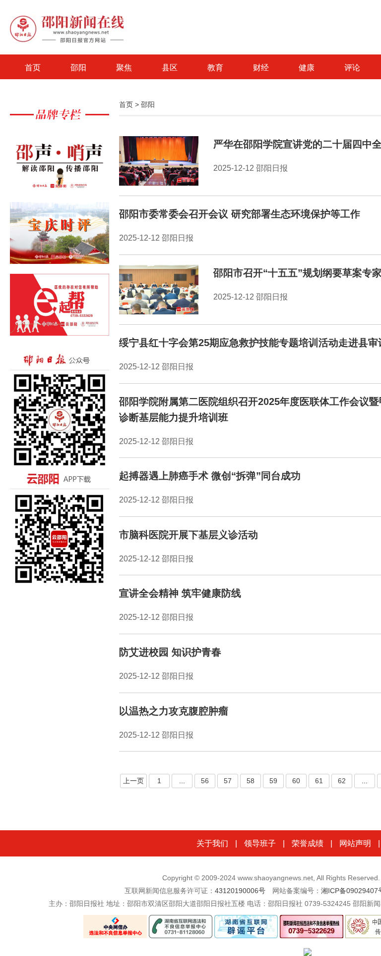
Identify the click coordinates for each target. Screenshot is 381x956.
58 (250, 781)
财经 (261, 67)
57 (228, 781)
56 (205, 781)
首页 (33, 67)
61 (319, 781)
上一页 (133, 781)
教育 (215, 67)
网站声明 (355, 843)
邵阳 (78, 67)
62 (342, 781)
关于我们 (212, 843)
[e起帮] (59, 310)
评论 (352, 67)
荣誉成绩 (307, 843)
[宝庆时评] (59, 238)
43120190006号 (240, 891)
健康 (307, 67)
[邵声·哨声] (59, 166)
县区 (170, 67)
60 (296, 781)
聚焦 (124, 67)
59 (273, 781)
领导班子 (260, 843)
